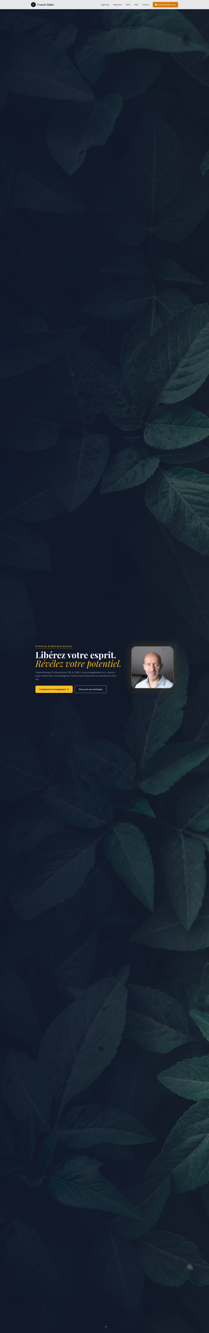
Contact (145, 4)
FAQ (136, 4)
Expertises (117, 4)
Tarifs (128, 4)
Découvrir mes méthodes (90, 689)
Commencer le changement (52, 689)
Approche (105, 4)
